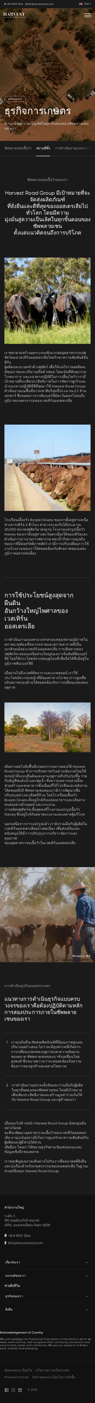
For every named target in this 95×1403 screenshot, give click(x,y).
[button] (85, 4)
